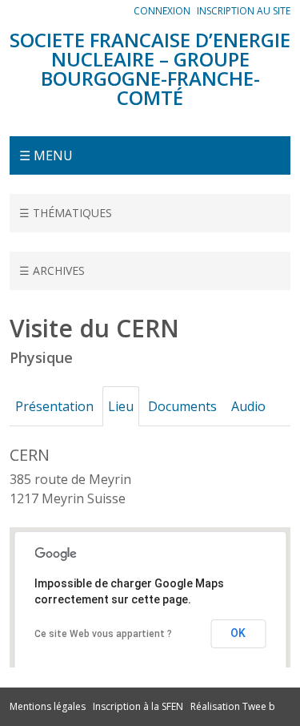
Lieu (121, 406)
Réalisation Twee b (232, 706)
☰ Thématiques (65, 212)
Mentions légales (48, 706)
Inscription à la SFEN (138, 706)
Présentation (54, 406)
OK (238, 633)
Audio (248, 406)
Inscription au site (243, 11)
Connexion (162, 11)
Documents (182, 406)
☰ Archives (52, 270)
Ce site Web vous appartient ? (103, 633)
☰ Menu (46, 155)
